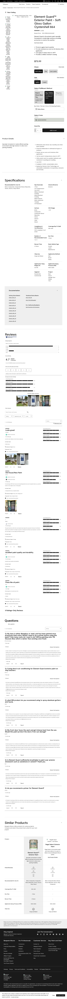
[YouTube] (47, 934)
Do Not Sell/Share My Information (9, 958)
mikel (6, 704)
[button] (20, 1)
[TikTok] (62, 934)
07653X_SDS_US (12, 313)
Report (19, 466)
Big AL (6, 521)
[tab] (8, 19)
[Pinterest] (50, 934)
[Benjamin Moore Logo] (7, 4)
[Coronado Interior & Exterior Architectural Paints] (49, 976)
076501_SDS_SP (12, 300)
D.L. (6, 554)
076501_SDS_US (12, 297)
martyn (6, 790)
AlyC (5, 763)
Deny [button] (54, 995)
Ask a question (11, 624)
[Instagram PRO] (43, 934)
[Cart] (63, 1)
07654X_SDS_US (12, 318)
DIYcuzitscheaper (8, 640)
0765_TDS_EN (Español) (31, 300)
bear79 (6, 733)
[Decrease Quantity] (35, 130)
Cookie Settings (15, 997)
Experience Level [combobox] (18, 416)
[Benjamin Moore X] (53, 934)
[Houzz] (56, 934)
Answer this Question (54, 647)
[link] (60, 1)
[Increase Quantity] (40, 130)
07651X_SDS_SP (12, 305)
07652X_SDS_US (12, 308)
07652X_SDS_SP (12, 310)
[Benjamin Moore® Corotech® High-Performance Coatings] (10, 977)
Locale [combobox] (27, 416)
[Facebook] (37, 934)
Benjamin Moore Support (10, 659)
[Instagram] (40, 934)
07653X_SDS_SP (12, 315)
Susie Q (6, 672)
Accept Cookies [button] (60, 995)
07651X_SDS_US (12, 302)
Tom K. (6, 474)
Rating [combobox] (7, 416)
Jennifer (6, 432)
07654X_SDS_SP (12, 321)
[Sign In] (58, 1)
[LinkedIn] (59, 934)
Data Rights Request (8, 961)
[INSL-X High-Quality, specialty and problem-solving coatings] (30, 976)
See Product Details (38, 42)
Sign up (5, 934)
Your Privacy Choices (9, 963)
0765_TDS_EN (29, 297)
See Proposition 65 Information (32, 307)
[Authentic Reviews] (11, 337)
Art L (6, 584)
